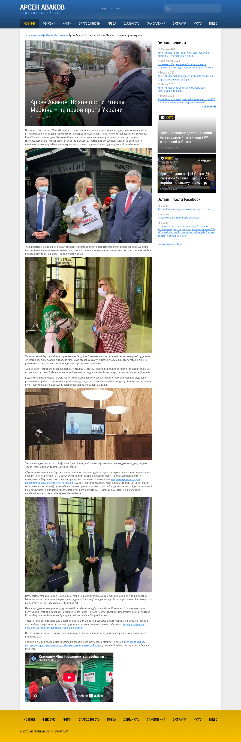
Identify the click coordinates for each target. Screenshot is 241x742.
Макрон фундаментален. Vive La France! (178, 217)
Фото (198, 23)
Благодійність (89, 23)
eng (118, 8)
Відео (213, 23)
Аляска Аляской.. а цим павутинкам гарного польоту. (186, 209)
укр (104, 8)
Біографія (179, 23)
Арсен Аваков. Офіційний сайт (42, 9)
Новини (29, 23)
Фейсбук (49, 23)
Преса (111, 23)
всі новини (209, 106)
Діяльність (131, 23)
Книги (67, 23)
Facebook (192, 199)
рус (111, 8)
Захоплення (156, 23)
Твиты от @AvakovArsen (170, 244)
